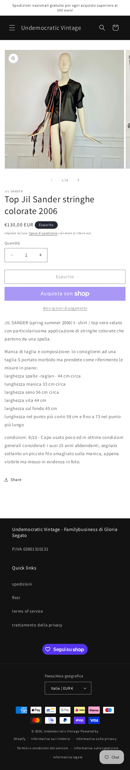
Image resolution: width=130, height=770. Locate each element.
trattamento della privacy (37, 625)
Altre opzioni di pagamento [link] (65, 308)
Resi (16, 597)
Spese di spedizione (43, 233)
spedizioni (22, 584)
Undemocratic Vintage (62, 731)
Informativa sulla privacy (96, 739)
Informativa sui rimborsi (50, 739)
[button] (12, 27)
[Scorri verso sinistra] (51, 180)
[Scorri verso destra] (78, 180)
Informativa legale (68, 757)
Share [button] (16, 479)
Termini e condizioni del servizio (42, 748)
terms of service (27, 611)
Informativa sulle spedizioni (96, 748)
